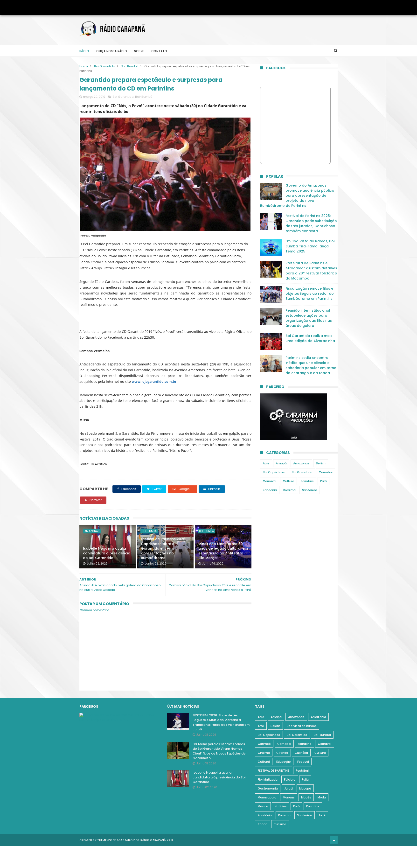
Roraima (289, 490)
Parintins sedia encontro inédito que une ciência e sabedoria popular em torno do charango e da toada (310, 365)
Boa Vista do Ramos (302, 726)
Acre (266, 463)
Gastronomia (268, 788)
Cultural (264, 762)
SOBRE (139, 51)
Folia (305, 779)
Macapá (305, 788)
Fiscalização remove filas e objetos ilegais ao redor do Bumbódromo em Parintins (309, 293)
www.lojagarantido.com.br (154, 381)
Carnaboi (326, 472)
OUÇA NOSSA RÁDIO (111, 51)
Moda (322, 797)
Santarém (309, 490)
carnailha (304, 744)
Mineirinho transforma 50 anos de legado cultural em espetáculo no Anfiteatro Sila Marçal (223, 550)
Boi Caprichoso (274, 472)
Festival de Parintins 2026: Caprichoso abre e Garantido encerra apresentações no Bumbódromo (163, 548)
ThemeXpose (106, 840)
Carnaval (269, 481)
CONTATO (159, 51)
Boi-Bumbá (129, 66)
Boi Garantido (104, 66)
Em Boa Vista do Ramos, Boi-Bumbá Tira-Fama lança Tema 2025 (310, 246)
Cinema (264, 753)
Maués (306, 797)
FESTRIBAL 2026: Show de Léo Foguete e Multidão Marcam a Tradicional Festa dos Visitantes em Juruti (221, 722)
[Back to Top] (334, 840)
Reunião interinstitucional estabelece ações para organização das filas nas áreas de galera (308, 318)
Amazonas (91, 531)
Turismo (280, 824)
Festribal (302, 771)
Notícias (281, 806)
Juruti (288, 788)
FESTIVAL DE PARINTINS (273, 771)
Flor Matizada (268, 779)
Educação (283, 762)
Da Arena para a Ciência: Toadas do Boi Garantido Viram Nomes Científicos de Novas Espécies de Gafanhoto (219, 751)
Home (83, 66)
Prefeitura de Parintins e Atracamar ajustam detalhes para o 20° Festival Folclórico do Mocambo (311, 271)
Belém (321, 463)
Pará (323, 481)
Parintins (307, 481)
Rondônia (270, 490)
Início (84, 51)
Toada (262, 824)
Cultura (288, 481)
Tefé (322, 815)
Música (263, 806)
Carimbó (264, 744)
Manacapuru (267, 797)
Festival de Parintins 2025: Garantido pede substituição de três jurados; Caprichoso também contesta (311, 223)
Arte (261, 726)
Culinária (301, 753)
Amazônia (318, 717)
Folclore (289, 779)
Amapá (281, 463)
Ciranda (282, 753)
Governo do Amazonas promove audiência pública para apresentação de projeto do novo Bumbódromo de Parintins (297, 195)
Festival (303, 762)
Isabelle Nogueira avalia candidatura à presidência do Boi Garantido (106, 553)
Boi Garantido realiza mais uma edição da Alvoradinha (310, 338)
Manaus (289, 797)
